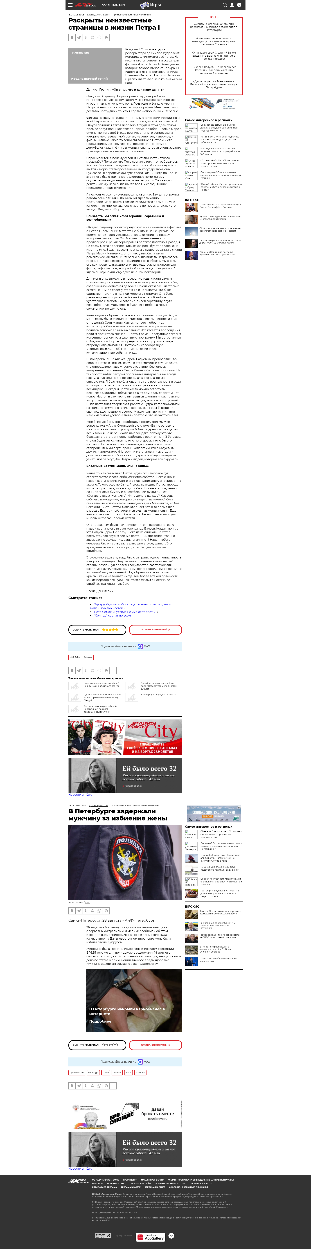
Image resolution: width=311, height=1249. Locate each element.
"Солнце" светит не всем (112, 615)
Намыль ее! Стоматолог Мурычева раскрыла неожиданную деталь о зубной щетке (219, 139)
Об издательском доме (105, 1180)
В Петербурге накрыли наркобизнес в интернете (127, 1011)
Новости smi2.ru (80, 794)
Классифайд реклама (104, 1187)
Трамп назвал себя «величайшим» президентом (218, 959)
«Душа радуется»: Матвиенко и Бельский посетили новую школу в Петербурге (213, 84)
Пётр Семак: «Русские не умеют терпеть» (125, 612)
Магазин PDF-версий (152, 1180)
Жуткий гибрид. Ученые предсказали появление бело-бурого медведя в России (221, 187)
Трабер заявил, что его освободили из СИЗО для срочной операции (219, 936)
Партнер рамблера (123, 1235)
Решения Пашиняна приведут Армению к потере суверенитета (217, 253)
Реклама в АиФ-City (201, 1184)
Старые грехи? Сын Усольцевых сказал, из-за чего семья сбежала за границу (220, 175)
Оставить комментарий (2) (155, 630)
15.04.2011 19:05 (76, 14)
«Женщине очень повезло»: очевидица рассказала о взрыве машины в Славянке (213, 41)
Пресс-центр (130, 1180)
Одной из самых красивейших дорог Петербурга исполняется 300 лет (159, 686)
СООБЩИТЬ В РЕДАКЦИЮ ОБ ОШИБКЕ (188, 1187)
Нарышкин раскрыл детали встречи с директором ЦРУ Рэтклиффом (220, 241)
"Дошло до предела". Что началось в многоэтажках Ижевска (219, 217)
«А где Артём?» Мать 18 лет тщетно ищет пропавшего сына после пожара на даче (220, 163)
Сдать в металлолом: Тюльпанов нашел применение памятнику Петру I (102, 697)
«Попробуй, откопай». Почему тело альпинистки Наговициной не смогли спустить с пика (220, 858)
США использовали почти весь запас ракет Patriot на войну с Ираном (220, 229)
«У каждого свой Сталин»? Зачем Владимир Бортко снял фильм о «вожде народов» (214, 55)
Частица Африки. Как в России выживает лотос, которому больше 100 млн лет (220, 151)
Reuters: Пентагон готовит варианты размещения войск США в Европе (219, 912)
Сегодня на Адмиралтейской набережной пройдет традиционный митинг (100, 709)
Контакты (97, 1184)
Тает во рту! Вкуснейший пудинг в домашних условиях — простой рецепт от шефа (219, 893)
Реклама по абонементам (171, 1184)
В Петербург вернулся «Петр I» (158, 694)
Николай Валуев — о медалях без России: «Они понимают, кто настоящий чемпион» (213, 70)
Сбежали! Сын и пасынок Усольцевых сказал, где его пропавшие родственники (221, 834)
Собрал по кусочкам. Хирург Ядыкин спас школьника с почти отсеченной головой (221, 881)
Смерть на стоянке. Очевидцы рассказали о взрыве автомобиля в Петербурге (213, 27)
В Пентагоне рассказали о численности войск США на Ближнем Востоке (215, 949)
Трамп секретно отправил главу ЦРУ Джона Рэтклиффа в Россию (220, 205)
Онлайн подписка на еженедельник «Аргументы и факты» (201, 1180)
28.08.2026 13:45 (77, 805)
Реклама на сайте (141, 1184)
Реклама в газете (117, 1184)
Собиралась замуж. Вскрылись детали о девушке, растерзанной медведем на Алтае (219, 127)
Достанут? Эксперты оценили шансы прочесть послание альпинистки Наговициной (221, 846)
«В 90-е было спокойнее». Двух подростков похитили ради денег (219, 868)
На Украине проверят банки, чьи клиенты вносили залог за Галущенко (217, 925)
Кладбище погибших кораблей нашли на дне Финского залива (102, 684)
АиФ (87, 902)
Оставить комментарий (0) (155, 1045)
